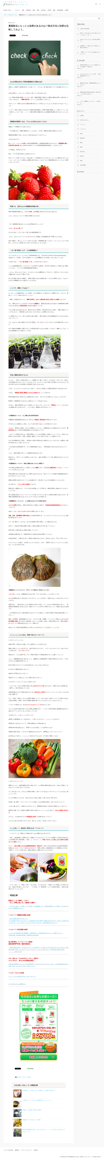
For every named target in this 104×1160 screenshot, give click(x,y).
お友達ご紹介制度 (84, 28)
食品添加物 (60, 10)
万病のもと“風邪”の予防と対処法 (31, 1110)
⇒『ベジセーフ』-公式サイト (17, 984)
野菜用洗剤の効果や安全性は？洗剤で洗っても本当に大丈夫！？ (90, 93)
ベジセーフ (17, 10)
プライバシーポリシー (26, 1150)
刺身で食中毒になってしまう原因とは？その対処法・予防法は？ (90, 65)
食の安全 (43, 10)
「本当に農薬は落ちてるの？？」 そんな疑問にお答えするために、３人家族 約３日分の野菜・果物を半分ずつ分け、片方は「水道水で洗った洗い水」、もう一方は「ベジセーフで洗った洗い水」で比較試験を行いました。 (39, 920)
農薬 (34, 10)
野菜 (38, 10)
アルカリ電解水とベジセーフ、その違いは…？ (90, 102)
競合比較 (28, 10)
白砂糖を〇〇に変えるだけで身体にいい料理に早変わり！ (39, 1090)
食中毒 (49, 10)
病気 (23, 10)
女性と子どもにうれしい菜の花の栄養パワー (90, 40)
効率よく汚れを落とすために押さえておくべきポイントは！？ (90, 34)
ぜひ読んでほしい (7, 10)
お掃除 (66, 10)
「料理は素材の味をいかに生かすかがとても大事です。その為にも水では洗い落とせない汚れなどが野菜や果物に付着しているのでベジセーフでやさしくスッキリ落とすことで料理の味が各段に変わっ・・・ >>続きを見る (38, 949)
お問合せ (36, 1150)
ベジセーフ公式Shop (8, 1150)
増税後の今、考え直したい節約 (31, 1119)
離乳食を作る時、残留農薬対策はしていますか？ (90, 84)
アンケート (83, 124)
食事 (54, 10)
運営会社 (17, 1150)
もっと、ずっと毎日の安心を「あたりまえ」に (22, 976)
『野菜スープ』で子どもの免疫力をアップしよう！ (37, 1100)
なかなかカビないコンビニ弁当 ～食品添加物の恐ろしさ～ (90, 74)
